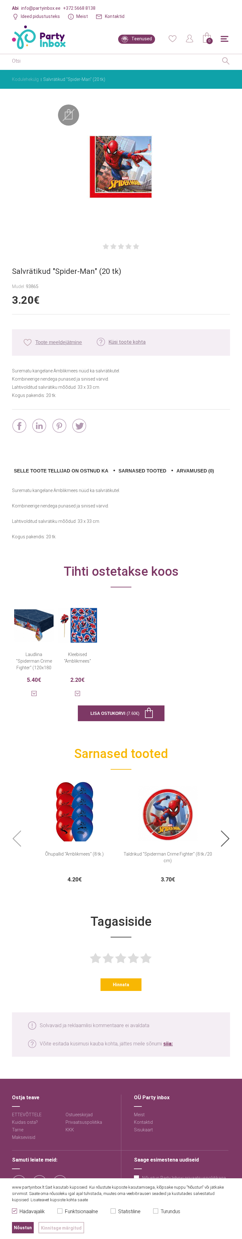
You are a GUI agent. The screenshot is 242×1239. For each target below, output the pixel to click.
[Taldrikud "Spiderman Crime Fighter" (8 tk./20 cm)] (167, 809)
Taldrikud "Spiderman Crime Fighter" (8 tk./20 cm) (168, 857)
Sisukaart (143, 1129)
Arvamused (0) (195, 470)
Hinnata (121, 984)
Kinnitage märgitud (61, 1228)
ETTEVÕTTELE (27, 1114)
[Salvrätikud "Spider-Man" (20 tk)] (121, 167)
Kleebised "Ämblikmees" (77, 658)
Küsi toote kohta (127, 342)
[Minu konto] (189, 38)
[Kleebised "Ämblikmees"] (77, 621)
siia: (168, 1044)
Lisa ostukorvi (114, 713)
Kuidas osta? (25, 1122)
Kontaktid (114, 16)
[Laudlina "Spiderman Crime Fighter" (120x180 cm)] (33, 621)
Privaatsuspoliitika (84, 1122)
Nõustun (23, 1227)
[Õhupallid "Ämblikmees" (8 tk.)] (74, 809)
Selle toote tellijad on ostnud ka (61, 470)
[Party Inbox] (39, 37)
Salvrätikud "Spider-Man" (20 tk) (74, 79)
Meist (82, 16)
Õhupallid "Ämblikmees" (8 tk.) (74, 854)
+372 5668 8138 (79, 8)
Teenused (141, 38)
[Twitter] (79, 425)
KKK (70, 1129)
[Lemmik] (172, 38)
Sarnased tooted (142, 470)
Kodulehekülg (25, 79)
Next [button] (225, 838)
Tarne (17, 1129)
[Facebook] (19, 425)
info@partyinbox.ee (40, 8)
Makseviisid (23, 1137)
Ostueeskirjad (79, 1114)
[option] (74, 833)
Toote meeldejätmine (58, 342)
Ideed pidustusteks (40, 16)
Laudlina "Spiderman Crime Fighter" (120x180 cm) (34, 661)
